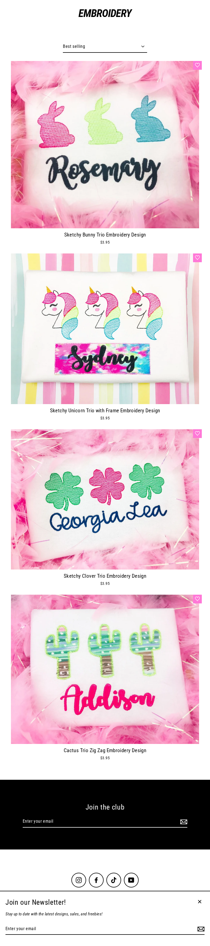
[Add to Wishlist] (197, 65)
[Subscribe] (183, 822)
